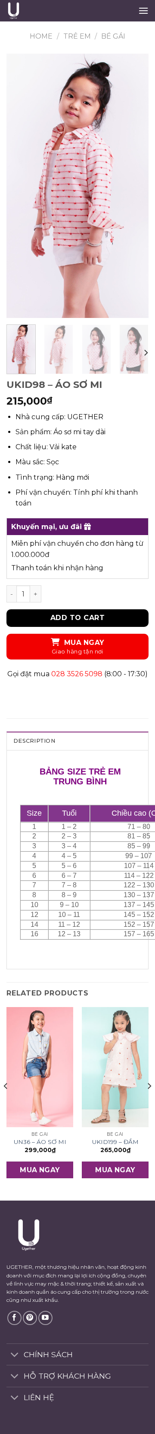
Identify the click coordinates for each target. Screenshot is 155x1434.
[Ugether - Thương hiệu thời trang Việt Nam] (49, 10)
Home (41, 36)
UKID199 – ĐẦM (115, 1141)
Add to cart (77, 618)
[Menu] (143, 10)
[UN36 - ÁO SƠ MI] (39, 1067)
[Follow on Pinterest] (30, 1318)
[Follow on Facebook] (14, 1318)
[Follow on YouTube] (45, 1318)
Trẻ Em (77, 36)
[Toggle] (14, 1355)
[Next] (135, 185)
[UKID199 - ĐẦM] (115, 1067)
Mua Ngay (84, 642)
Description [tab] (34, 741)
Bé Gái (113, 36)
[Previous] (20, 185)
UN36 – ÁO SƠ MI (40, 1141)
